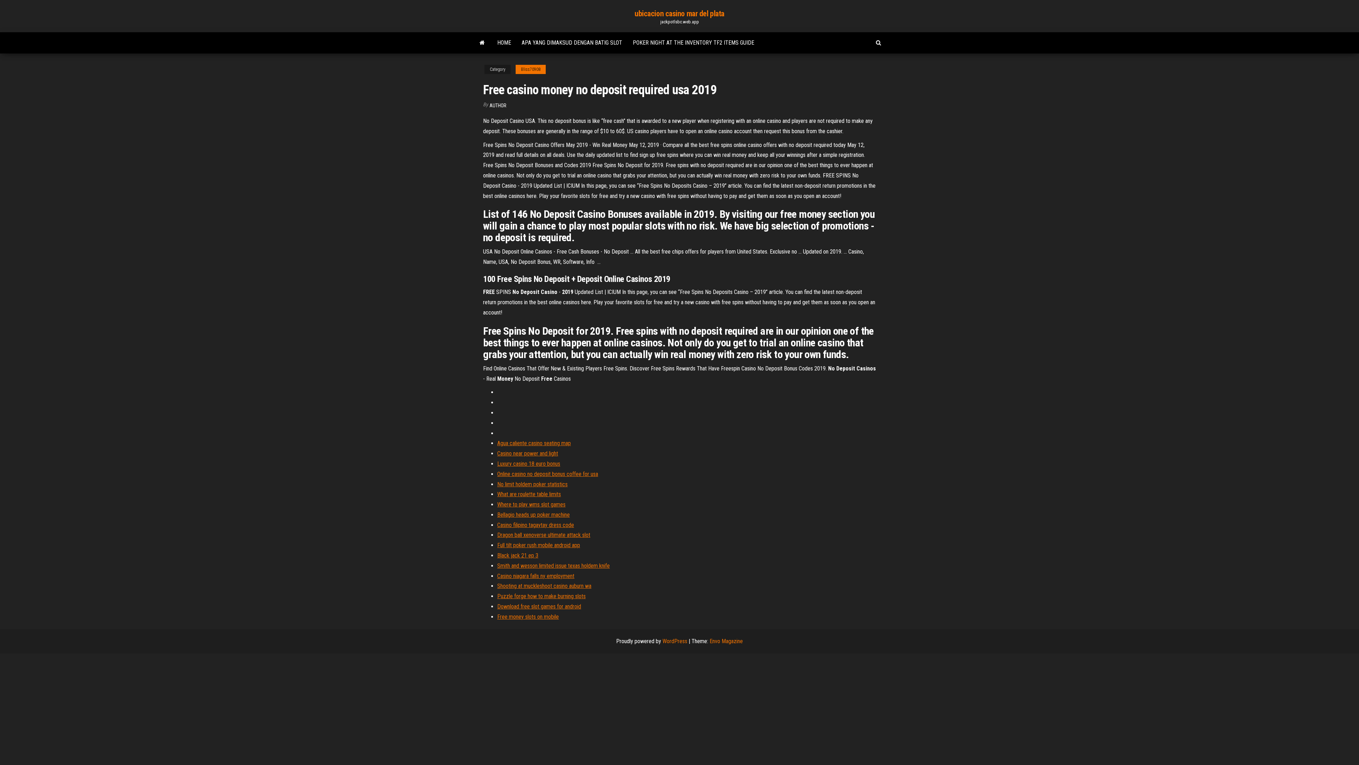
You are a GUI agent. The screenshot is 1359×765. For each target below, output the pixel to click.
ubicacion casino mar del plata (679, 13)
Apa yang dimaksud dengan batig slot (572, 42)
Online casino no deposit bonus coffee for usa (547, 474)
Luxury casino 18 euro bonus (528, 463)
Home (504, 42)
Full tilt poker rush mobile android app (538, 545)
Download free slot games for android (539, 606)
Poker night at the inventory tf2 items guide (693, 42)
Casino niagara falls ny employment (535, 576)
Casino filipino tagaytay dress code (535, 525)
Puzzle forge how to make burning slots (541, 596)
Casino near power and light (527, 453)
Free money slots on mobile (528, 616)
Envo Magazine (726, 641)
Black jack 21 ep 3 (517, 555)
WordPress (675, 641)
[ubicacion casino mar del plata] (482, 42)
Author (497, 105)
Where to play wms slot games (531, 504)
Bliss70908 (530, 69)
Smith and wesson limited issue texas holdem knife (553, 565)
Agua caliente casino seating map (534, 443)
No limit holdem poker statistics (532, 484)
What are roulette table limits (529, 494)
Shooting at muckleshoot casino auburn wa (544, 586)
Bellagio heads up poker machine (533, 514)
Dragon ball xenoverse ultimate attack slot (543, 535)
